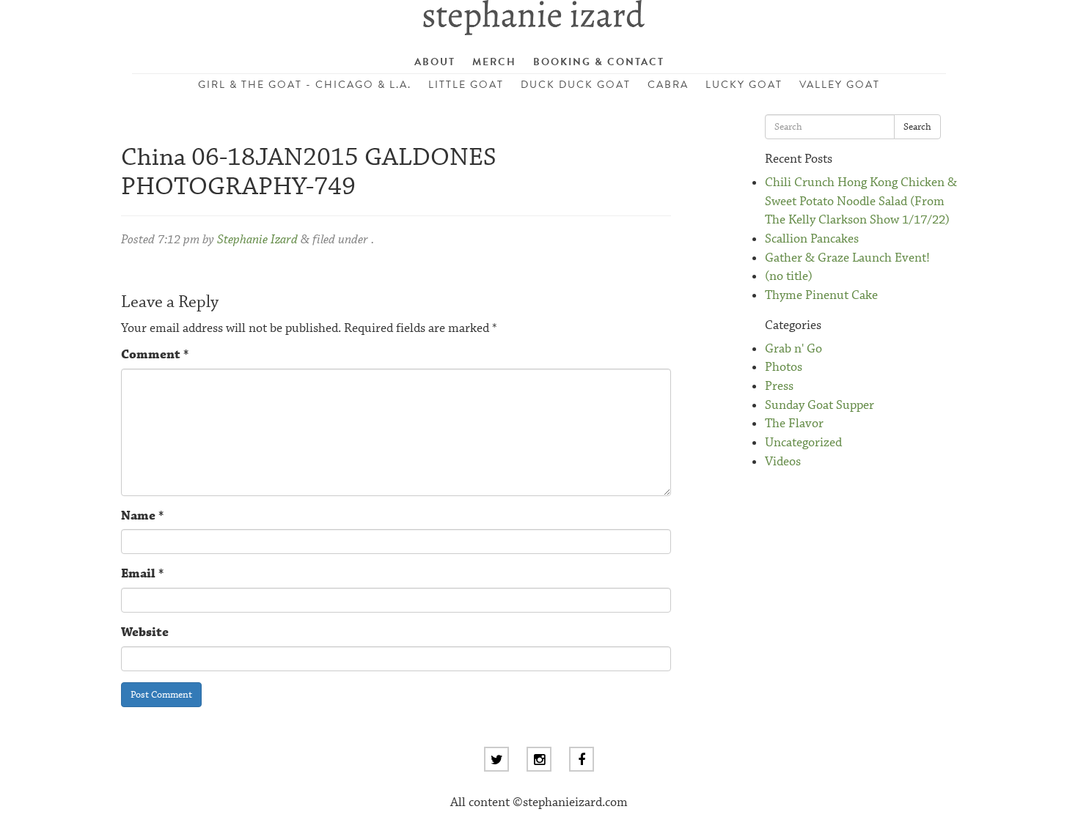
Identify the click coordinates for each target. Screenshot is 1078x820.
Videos (783, 462)
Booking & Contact (598, 62)
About (434, 62)
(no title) (789, 276)
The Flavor (794, 423)
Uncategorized (803, 443)
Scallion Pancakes (812, 239)
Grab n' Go (793, 349)
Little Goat (466, 84)
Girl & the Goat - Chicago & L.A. (304, 84)
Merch (494, 62)
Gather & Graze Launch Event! (847, 258)
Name (142, 516)
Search (917, 126)
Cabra (668, 84)
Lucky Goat (743, 84)
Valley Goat (839, 84)
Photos (783, 367)
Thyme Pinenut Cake (821, 295)
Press (779, 386)
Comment (154, 355)
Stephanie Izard (257, 240)
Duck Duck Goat (576, 84)
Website (145, 632)
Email (142, 574)
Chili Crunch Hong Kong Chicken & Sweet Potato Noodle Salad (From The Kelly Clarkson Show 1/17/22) (861, 201)
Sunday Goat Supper (819, 405)
